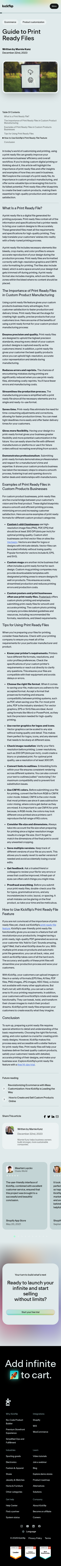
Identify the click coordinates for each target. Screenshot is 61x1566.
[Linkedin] (33, 1526)
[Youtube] (27, 1526)
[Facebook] (39, 1526)
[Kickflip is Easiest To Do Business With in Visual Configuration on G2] (45, 1553)
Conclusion (9, 142)
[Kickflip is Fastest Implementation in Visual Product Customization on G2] (30, 1553)
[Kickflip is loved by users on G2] (15, 1553)
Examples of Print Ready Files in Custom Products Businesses (28, 128)
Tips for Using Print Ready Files (19, 133)
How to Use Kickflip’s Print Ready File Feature (25, 138)
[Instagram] (21, 1526)
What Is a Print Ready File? (16, 116)
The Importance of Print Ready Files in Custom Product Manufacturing (30, 121)
